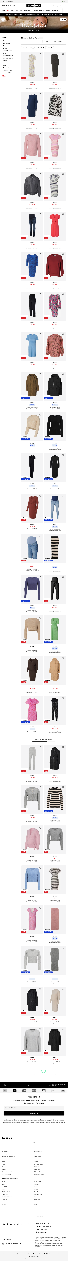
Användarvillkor (37, 1253)
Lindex (36, 1186)
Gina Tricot (5, 1199)
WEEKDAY (37, 1199)
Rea (30, 47)
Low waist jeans (6, 1174)
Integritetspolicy (8, 1120)
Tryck (11, 1253)
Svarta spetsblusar (39, 1164)
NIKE (3, 1189)
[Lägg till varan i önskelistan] (40, 54)
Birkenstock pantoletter (8, 1156)
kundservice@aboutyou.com (19, 1122)
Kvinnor (4, 5)
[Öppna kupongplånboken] (50, 6)
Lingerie (4, 1169)
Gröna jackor (5, 1159)
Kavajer (4, 1166)
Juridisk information (49, 1253)
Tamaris (36, 1197)
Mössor (4, 1164)
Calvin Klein (5, 1194)
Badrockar (37, 1169)
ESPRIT (4, 1204)
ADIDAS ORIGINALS (7, 1192)
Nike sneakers (38, 1171)
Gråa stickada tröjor (7, 1171)
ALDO (3, 1181)
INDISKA (4, 1202)
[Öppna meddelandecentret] (57, 5)
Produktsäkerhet (34, 1256)
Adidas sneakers (38, 1154)
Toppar (36, 1161)
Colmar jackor (5, 1154)
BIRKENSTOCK (38, 1194)
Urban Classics (38, 1202)
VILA (3, 1184)
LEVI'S (36, 1189)
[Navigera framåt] (60, 10)
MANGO (36, 1184)
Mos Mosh (37, 1192)
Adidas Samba (38, 1166)
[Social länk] (4, 1224)
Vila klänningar (38, 1151)
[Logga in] (54, 6)
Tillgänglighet (61, 1253)
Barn (13, 5)
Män (9, 5)
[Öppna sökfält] (64, 11)
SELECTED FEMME (7, 1197)
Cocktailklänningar (39, 1174)
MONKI (36, 1204)
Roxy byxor (5, 1151)
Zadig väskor (37, 1156)
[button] (47, 41)
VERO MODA (37, 1181)
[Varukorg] (65, 6)
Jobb (16, 1253)
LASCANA (4, 1186)
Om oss (5, 1253)
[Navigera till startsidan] (11, 1218)
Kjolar (3, 1161)
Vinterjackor (37, 1159)
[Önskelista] (61, 6)
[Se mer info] (32, 89)
